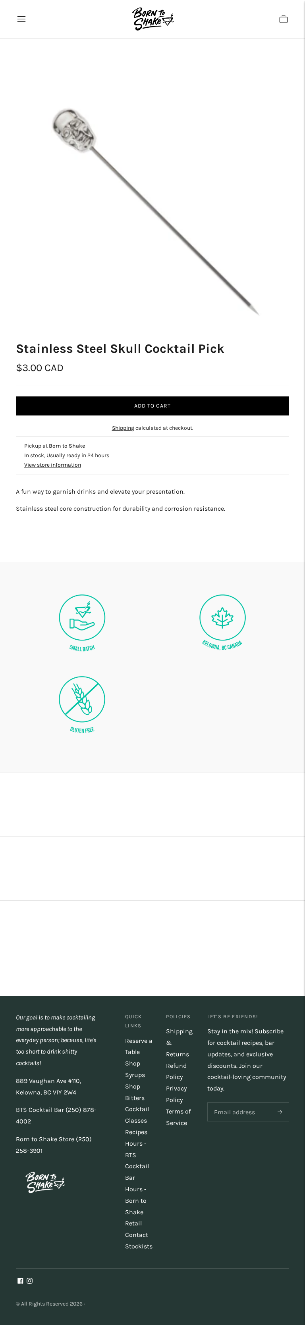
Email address (233, 1103)
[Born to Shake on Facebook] (20, 1281)
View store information (52, 465)
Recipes (136, 1132)
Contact (136, 1234)
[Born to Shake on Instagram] (30, 1281)
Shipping (123, 428)
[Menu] (21, 19)
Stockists (138, 1246)
